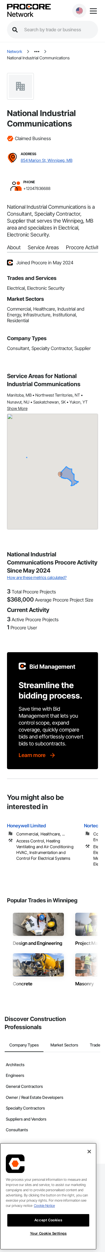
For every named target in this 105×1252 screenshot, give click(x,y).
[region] (48, 1196)
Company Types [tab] (24, 1044)
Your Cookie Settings (48, 1233)
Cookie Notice (44, 1205)
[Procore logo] (29, 7)
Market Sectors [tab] (64, 1044)
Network (20, 14)
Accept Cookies (48, 1220)
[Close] (89, 1151)
